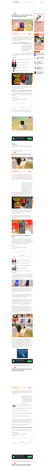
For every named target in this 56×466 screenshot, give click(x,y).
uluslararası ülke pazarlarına (19, 176)
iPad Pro (16, 390)
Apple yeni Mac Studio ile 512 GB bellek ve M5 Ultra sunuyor (39, 25)
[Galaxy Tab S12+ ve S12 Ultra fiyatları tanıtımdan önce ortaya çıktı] (35, 62)
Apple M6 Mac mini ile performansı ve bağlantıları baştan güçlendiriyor (39, 22)
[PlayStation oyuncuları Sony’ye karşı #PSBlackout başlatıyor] (35, 68)
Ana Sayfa (12, 13)
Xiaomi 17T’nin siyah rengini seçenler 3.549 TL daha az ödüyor (40, 72)
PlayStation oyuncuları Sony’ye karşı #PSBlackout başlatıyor (40, 68)
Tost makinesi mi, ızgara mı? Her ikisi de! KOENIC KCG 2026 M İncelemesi (39, 49)
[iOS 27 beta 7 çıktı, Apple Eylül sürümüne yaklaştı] (35, 54)
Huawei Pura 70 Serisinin (26, 36)
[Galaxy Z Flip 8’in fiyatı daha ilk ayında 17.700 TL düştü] (35, 58)
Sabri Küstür (14, 155)
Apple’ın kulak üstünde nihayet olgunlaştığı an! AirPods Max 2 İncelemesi (38, 44)
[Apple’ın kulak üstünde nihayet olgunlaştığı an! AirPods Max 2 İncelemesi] (39, 39)
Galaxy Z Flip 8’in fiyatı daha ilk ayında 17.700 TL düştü (40, 58)
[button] (32, 123)
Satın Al (15, 100)
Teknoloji (15, 13)
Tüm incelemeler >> (42, 34)
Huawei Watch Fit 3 (14, 86)
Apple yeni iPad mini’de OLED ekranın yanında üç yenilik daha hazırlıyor (39, 29)
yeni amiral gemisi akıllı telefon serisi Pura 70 (19, 174)
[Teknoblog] (16, 2)
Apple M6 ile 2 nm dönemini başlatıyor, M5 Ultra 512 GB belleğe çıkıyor (39, 27)
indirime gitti (30, 391)
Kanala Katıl (29, 138)
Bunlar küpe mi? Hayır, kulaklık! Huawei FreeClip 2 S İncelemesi (39, 47)
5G (29, 341)
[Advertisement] (22, 449)
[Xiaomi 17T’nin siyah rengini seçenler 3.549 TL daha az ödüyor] (35, 72)
